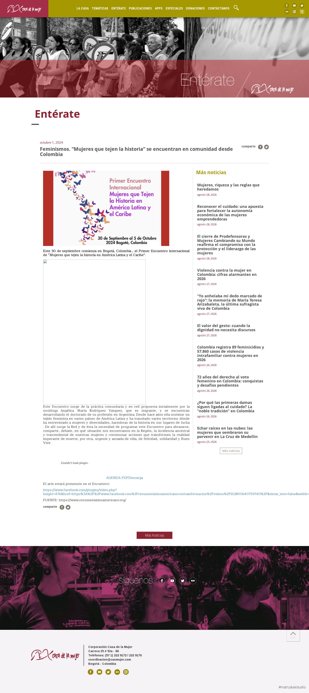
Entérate (118, 8)
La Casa (83, 8)
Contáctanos (219, 8)
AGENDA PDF (117, 478)
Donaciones (195, 8)
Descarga (135, 478)
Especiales (174, 8)
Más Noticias (154, 535)
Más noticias (231, 451)
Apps (158, 8)
